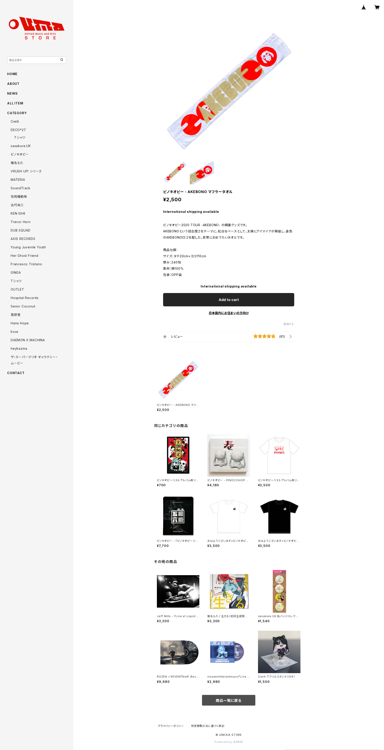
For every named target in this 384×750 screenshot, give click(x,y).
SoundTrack (20, 188)
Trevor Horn (21, 222)
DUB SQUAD (20, 230)
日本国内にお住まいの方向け (229, 313)
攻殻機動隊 (19, 196)
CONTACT (16, 373)
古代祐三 (17, 205)
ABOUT (13, 84)
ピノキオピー (20, 154)
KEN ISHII (18, 213)
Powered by (223, 742)
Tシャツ (19, 137)
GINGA (16, 272)
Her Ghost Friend (24, 255)
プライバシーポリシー (171, 726)
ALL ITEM (15, 103)
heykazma (19, 348)
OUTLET (17, 289)
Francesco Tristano (26, 264)
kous (14, 331)
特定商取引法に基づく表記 (207, 726)
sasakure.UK (21, 146)
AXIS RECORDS (23, 239)
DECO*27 (18, 130)
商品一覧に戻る (229, 700)
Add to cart (229, 299)
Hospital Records (25, 298)
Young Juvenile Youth (28, 247)
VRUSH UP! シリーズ (26, 171)
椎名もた (17, 163)
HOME (12, 74)
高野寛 (15, 315)
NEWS (12, 93)
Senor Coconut (23, 306)
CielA (15, 121)
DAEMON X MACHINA (28, 340)
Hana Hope (20, 323)
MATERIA (18, 180)
